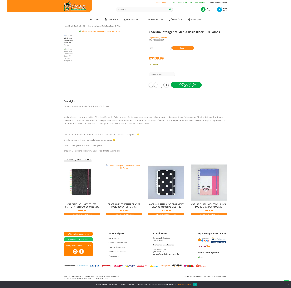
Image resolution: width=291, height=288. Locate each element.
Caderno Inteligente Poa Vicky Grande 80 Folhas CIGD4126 (166, 205)
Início (65, 26)
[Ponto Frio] (106, 265)
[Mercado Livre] (130, 265)
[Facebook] (81, 251)
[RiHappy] (189, 265)
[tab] (69, 101)
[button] (111, 60)
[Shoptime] (165, 265)
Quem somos (113, 238)
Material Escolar (155, 19)
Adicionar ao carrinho (187, 85)
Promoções (196, 19)
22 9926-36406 (198, 2)
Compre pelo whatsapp (79, 239)
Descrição (69, 101)
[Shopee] (201, 265)
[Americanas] (142, 265)
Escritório (177, 19)
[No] (288, 284)
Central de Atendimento (218, 2)
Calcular (183, 48)
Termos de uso (114, 256)
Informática (132, 19)
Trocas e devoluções (116, 247)
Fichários (83, 26)
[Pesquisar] (170, 9)
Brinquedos (113, 19)
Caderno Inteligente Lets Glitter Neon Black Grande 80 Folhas (81, 205)
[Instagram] (75, 251)
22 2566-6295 (181, 2)
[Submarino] (153, 265)
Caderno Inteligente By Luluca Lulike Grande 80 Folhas (208, 205)
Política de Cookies (184, 284)
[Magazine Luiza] (82, 265)
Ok (195, 284)
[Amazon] (177, 265)
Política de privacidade (117, 251)
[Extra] (118, 265)
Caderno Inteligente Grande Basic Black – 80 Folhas (124, 205)
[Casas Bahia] (94, 265)
